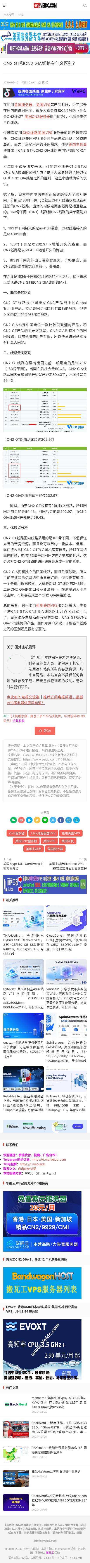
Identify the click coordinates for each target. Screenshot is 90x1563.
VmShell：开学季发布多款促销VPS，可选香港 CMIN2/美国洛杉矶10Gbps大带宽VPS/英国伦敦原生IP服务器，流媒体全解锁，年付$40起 (66, 998)
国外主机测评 (45, 5)
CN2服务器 (17, 833)
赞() (43, 82)
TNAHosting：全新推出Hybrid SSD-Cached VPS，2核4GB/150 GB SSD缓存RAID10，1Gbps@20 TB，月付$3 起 (23, 944)
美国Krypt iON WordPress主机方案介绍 (23, 866)
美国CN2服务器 (37, 116)
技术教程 (8, 14)
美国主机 (68, 841)
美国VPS (43, 104)
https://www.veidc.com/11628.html (48, 759)
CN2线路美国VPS (37, 132)
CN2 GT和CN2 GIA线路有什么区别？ (40, 63)
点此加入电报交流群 (23, 697)
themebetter (62, 1548)
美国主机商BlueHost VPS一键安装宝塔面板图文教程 (68, 866)
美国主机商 (78, 144)
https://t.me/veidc (33, 1164)
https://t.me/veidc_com (49, 1159)
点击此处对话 (27, 1168)
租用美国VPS (46, 605)
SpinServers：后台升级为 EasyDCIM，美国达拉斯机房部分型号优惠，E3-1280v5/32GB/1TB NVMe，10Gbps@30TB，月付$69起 (66, 1052)
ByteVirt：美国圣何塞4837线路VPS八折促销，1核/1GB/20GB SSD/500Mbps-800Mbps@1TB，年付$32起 (23, 998)
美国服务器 (23, 104)
